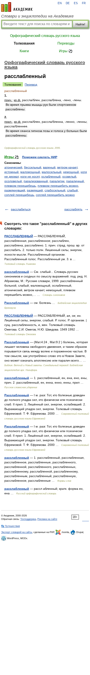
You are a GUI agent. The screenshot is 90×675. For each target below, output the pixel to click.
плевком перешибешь (20, 185)
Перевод (31, 84)
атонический (13, 167)
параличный (75, 181)
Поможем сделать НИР (39, 157)
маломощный (30, 172)
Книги (24, 51)
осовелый (69, 176)
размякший (35, 190)
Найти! (80, 24)
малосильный (51, 172)
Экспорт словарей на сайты (16, 532)
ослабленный (51, 176)
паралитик (57, 181)
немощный (71, 172)
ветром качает (67, 167)
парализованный (36, 181)
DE (68, 3)
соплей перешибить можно (55, 195)
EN (60, 3)
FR (84, 3)
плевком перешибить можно (58, 185)
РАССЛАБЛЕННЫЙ (18, 236)
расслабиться (21, 209)
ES (76, 3)
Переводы (65, 43)
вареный (49, 167)
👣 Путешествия (10, 526)
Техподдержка (28, 519)
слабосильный (55, 190)
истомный (11, 172)
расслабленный (16, 271)
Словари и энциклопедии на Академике (37, 16)
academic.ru (17, 7)
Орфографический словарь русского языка (45, 36)
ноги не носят (30, 176)
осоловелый (13, 181)
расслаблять (73, 209)
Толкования (24, 43)
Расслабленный (16, 303)
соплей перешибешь (19, 195)
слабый (72, 190)
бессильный (32, 167)
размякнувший (14, 190)
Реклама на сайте (47, 519)
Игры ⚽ (66, 51)
